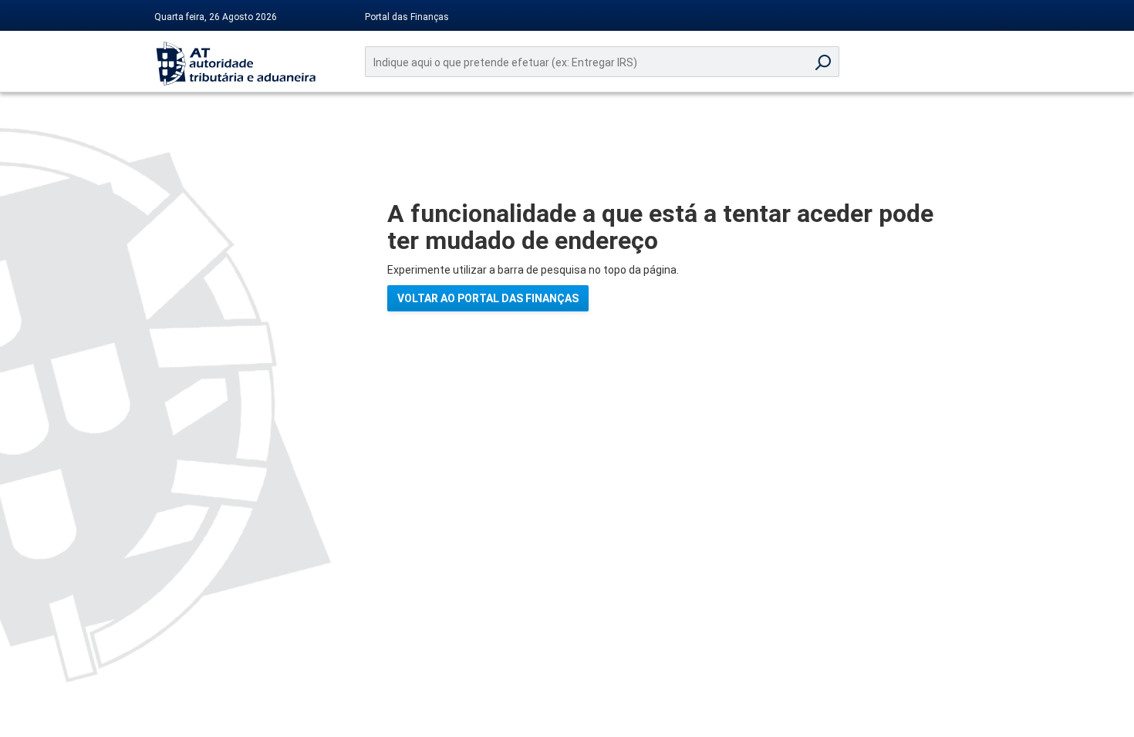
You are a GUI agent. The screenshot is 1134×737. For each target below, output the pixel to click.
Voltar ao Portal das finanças (488, 298)
